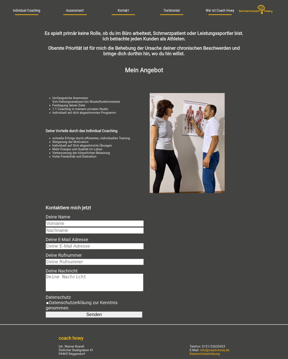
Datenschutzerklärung (205, 354)
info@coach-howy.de (214, 350)
